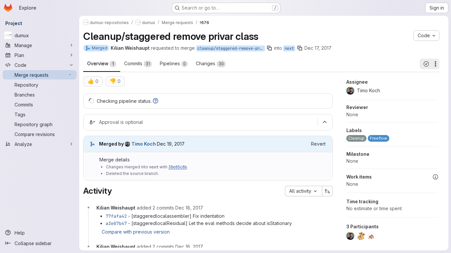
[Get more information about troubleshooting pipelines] (155, 101)
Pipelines (173, 63)
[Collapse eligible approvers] (325, 122)
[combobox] (303, 191)
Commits (137, 63)
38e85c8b (177, 167)
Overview (100, 63)
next (289, 48)
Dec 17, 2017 (317, 48)
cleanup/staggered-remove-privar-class (231, 48)
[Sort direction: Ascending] (327, 191)
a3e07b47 (116, 223)
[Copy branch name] (269, 48)
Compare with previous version (136, 232)
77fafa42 (116, 216)
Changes (210, 63)
